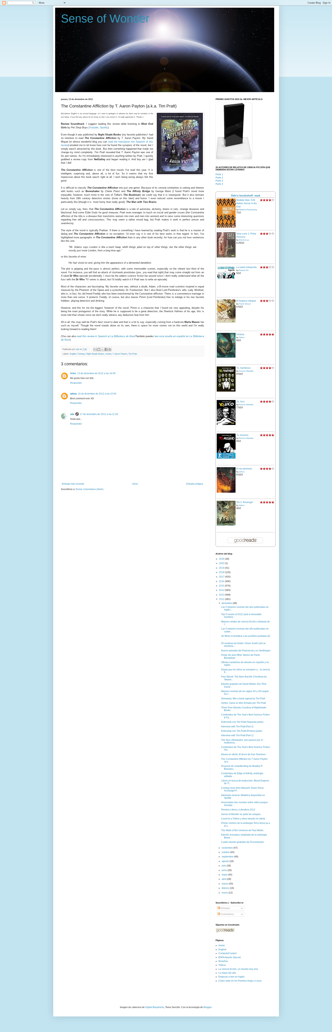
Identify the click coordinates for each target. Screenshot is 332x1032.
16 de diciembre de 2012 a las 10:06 (97, 393)
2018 (222, 572)
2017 (222, 576)
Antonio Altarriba (246, 371)
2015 (222, 585)
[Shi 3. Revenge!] (226, 524)
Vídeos (222, 965)
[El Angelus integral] (226, 322)
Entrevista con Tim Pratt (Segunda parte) (242, 722)
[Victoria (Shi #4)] (226, 357)
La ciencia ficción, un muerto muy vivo (238, 969)
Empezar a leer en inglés (231, 976)
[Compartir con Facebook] (106, 349)
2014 (222, 590)
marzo (225, 883)
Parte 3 (219, 180)
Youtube (93, 127)
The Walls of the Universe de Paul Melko (242, 830)
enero (225, 892)
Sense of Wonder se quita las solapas (241, 814)
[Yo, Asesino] (226, 457)
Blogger (207, 1007)
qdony (73, 393)
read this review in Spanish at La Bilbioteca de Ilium (106, 336)
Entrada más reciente (73, 484)
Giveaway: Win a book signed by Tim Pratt (243, 698)
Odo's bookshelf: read (245, 195)
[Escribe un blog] (99, 349)
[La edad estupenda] (226, 278)
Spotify (104, 127)
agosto (225, 861)
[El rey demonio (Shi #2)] (226, 492)
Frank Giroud (245, 304)
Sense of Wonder (105, 18)
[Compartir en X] (102, 349)
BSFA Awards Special (229, 957)
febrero (226, 888)
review (108, 354)
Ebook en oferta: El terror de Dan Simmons (243, 754)
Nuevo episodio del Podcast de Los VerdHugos (246, 650)
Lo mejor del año (227, 973)
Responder (76, 383)
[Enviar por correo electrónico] (95, 349)
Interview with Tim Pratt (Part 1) (237, 735)
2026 (222, 559)
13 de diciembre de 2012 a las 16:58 (96, 373)
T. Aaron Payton (119, 354)
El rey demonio (244, 468)
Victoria (240, 334)
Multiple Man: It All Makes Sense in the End (246, 203)
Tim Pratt (132, 354)
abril (224, 879)
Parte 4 (219, 184)
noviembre (227, 847)
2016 (222, 581)
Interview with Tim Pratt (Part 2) (237, 726)
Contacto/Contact (227, 953)
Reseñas (223, 961)
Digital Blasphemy (154, 1007)
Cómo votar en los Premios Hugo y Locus (240, 980)
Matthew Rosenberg (248, 210)
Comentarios (227, 914)
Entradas (225, 908)
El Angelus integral (246, 300)
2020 (222, 563)
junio (224, 870)
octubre (226, 852)
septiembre (228, 856)
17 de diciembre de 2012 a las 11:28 (99, 414)
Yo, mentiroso (243, 368)
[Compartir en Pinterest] (110, 349)
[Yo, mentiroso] (226, 390)
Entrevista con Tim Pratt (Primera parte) (241, 731)
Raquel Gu (244, 270)
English (73, 354)
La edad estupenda (246, 267)
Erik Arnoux (244, 240)
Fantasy (81, 354)
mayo (225, 874)
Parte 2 (219, 177)
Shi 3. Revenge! (244, 502)
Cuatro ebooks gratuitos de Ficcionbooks (242, 842)
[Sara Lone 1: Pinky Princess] (226, 256)
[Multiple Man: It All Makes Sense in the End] (226, 226)
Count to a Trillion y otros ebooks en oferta (243, 818)
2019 (222, 568)
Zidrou (242, 337)
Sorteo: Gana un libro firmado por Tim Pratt (243, 703)
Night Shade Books (95, 354)
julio (224, 865)
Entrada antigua (194, 484)
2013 (222, 594)
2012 (222, 599)
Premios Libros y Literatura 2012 (238, 809)
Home (221, 945)
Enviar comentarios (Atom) (89, 489)
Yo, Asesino (242, 435)
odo (72, 414)
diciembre (227, 603)
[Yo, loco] (226, 424)
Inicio (135, 484)
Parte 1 (219, 174)
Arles (73, 373)
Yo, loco (240, 401)
